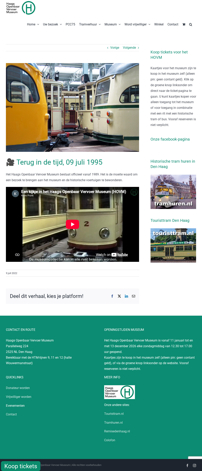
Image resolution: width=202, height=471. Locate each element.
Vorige (114, 47)
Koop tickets (20, 466)
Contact (11, 414)
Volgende (129, 47)
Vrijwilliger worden (18, 397)
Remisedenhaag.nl (117, 431)
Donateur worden (18, 388)
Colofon (109, 440)
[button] (190, 24)
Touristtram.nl (114, 414)
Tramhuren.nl (113, 422)
